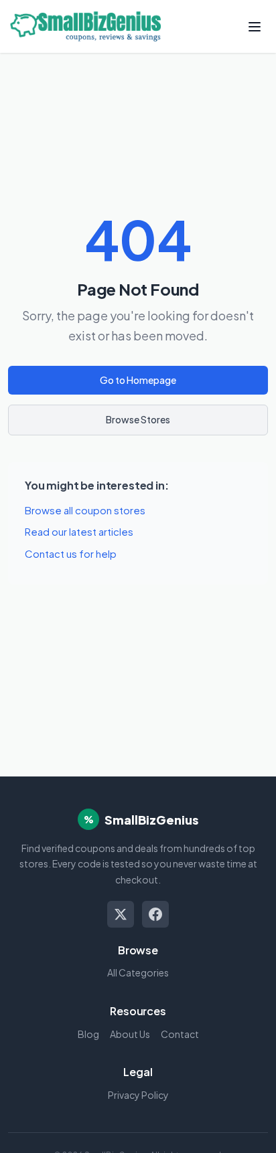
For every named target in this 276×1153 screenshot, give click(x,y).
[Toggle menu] (254, 26)
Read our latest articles (79, 531)
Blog (88, 1034)
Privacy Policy (138, 1095)
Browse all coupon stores (85, 510)
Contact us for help (71, 553)
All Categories (138, 972)
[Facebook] (155, 914)
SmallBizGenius (151, 819)
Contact (180, 1034)
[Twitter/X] (120, 914)
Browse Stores (138, 419)
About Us (130, 1034)
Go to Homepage (138, 380)
